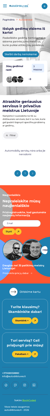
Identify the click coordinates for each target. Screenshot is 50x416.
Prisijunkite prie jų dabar (16, 273)
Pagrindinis (9, 20)
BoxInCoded (29, 400)
